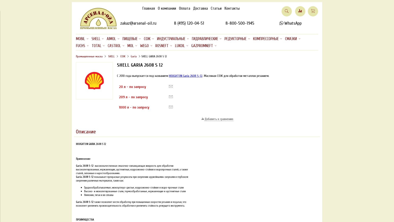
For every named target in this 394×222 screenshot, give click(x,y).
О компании (167, 8)
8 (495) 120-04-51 (189, 23)
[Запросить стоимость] (171, 86)
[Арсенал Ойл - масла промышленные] (96, 28)
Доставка (200, 8)
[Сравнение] (300, 11)
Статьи (216, 8)
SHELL (111, 56)
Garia (134, 56)
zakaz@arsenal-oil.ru (138, 23)
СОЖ (122, 56)
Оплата (184, 8)
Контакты (232, 8)
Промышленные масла (89, 56)
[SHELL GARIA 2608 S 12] (94, 98)
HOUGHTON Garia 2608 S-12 (185, 76)
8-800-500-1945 (240, 23)
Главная (148, 8)
